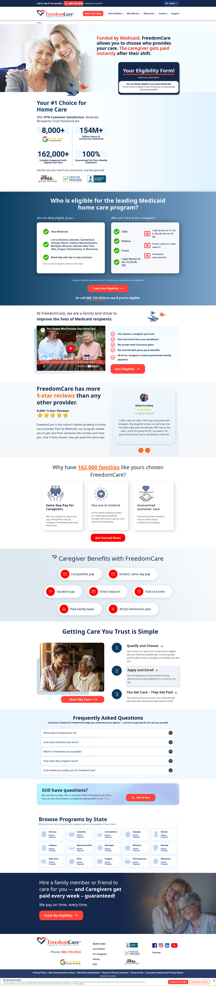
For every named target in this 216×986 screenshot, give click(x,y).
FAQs (106, 798)
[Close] (214, 980)
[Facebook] (154, 945)
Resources (149, 13)
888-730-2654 (65, 952)
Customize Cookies (108, 976)
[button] (140, 450)
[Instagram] (161, 945)
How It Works (115, 13)
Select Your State (93, 13)
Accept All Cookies (178, 982)
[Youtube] (174, 945)
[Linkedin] (167, 945)
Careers (162, 13)
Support (175, 13)
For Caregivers (100, 954)
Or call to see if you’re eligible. (108, 298)
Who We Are (133, 13)
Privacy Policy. (79, 984)
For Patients (99, 949)
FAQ (95, 964)
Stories (96, 959)
